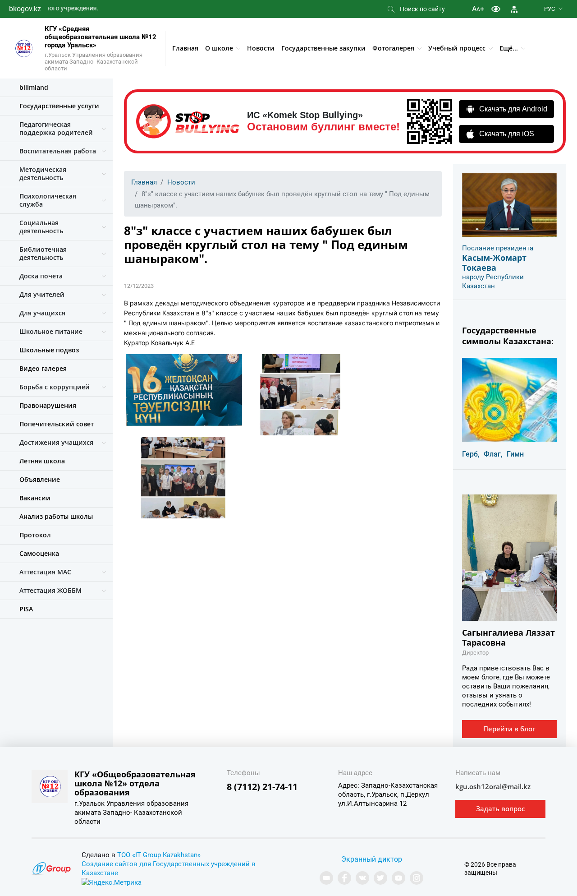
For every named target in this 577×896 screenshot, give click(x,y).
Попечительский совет (56, 424)
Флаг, (493, 454)
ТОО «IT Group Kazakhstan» (159, 855)
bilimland (33, 87)
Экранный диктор (371, 859)
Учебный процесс (456, 48)
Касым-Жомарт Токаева (494, 262)
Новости (261, 48)
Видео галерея (43, 368)
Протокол (35, 535)
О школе (219, 48)
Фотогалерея (393, 48)
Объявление (39, 479)
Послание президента (497, 248)
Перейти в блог (509, 728)
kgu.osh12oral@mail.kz (493, 786)
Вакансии (34, 498)
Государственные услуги (59, 106)
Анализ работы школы (56, 516)
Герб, (471, 454)
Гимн (515, 454)
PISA (26, 609)
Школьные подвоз (49, 350)
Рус (549, 8)
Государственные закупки (323, 48)
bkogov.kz (25, 9)
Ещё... (508, 48)
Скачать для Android (513, 109)
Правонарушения (47, 405)
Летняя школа (42, 461)
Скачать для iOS (506, 134)
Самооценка (39, 553)
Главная (185, 48)
